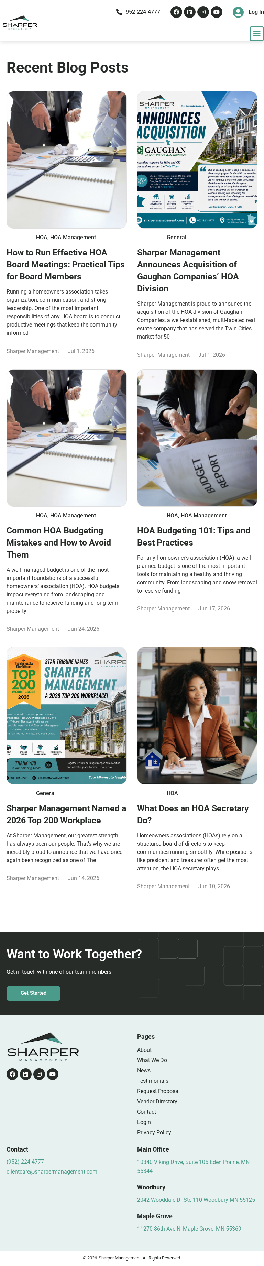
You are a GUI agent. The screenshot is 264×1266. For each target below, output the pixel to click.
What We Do (152, 1060)
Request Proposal (158, 1091)
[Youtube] (216, 12)
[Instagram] (203, 12)
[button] (257, 33)
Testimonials (152, 1081)
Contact (146, 1112)
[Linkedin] (190, 12)
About (144, 1050)
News (144, 1070)
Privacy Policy (154, 1132)
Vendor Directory (157, 1101)
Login (144, 1122)
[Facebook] (176, 12)
